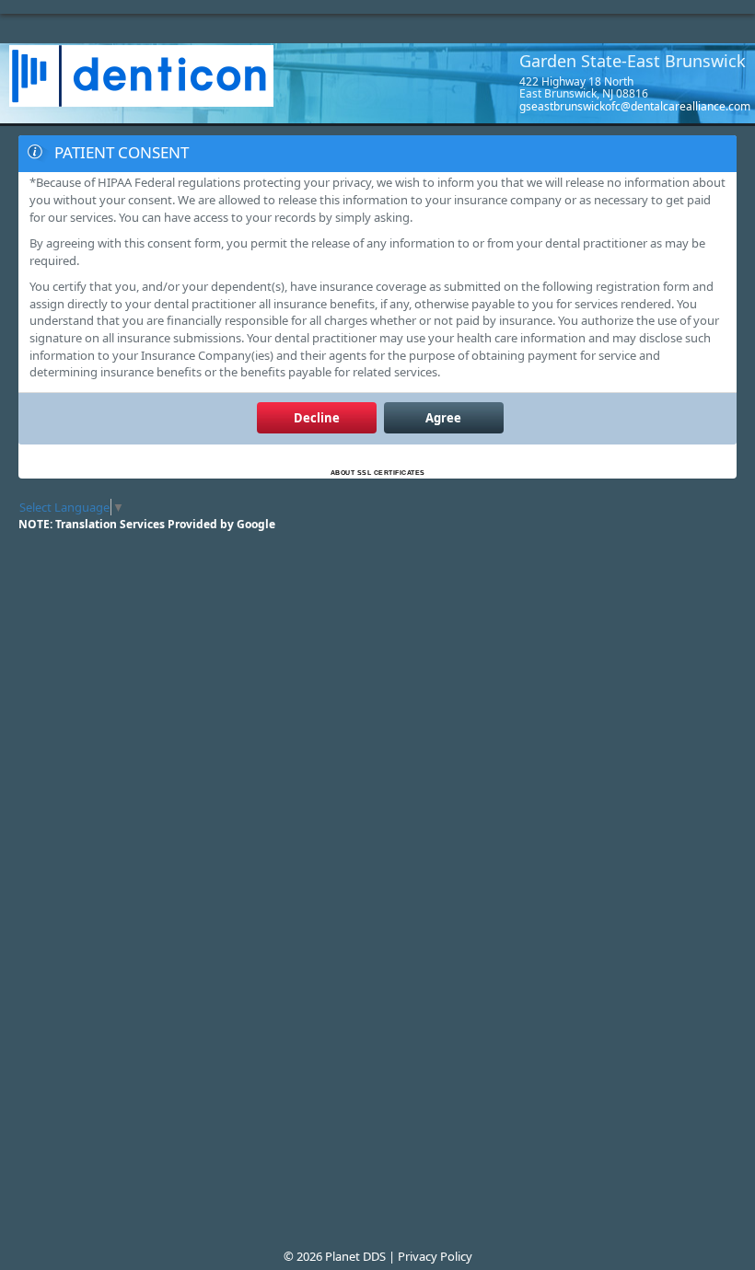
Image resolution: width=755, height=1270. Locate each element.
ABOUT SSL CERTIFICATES (378, 472)
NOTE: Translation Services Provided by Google (146, 524)
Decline (317, 418)
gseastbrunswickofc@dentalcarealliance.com (634, 106)
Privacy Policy (435, 1256)
